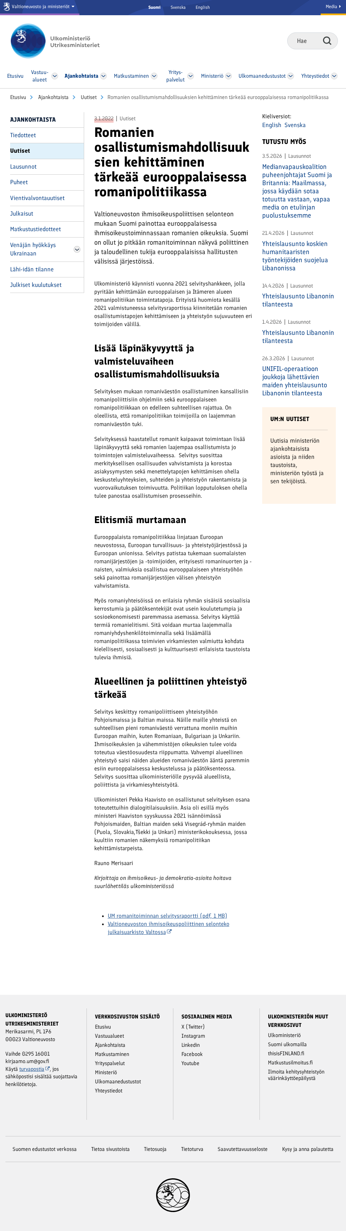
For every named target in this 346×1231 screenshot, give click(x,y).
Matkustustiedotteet (35, 229)
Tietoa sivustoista (110, 1149)
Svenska (178, 7)
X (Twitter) (193, 1027)
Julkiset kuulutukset (35, 285)
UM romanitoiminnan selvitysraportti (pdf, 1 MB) (167, 915)
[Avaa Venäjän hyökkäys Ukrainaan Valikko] (77, 249)
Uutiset (88, 97)
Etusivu (18, 97)
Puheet (19, 182)
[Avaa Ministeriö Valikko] (228, 76)
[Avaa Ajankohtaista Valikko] (103, 76)
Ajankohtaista (53, 97)
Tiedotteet (23, 135)
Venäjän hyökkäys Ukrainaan (33, 249)
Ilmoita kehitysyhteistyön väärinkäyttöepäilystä (296, 1074)
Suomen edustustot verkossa (45, 1149)
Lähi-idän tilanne (32, 269)
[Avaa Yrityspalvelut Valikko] (190, 76)
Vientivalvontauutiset (37, 198)
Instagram (193, 1036)
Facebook (192, 1054)
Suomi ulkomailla (287, 1044)
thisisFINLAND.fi (286, 1053)
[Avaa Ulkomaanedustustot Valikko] (290, 76)
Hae (327, 40)
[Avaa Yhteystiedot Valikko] (334, 76)
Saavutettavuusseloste (243, 1149)
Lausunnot (23, 166)
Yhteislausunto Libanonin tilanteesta (298, 300)
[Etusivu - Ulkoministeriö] (65, 41)
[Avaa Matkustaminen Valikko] (154, 76)
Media (332, 6)
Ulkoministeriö (284, 1035)
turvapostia (31, 1069)
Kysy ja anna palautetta (307, 1149)
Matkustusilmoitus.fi (290, 1062)
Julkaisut (21, 213)
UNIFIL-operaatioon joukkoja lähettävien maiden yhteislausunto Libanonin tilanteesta (294, 381)
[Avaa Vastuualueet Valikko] (54, 76)
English (203, 7)
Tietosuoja (155, 1149)
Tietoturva (192, 1149)
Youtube (190, 1063)
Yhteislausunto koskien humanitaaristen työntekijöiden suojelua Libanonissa (295, 256)
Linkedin (190, 1045)
